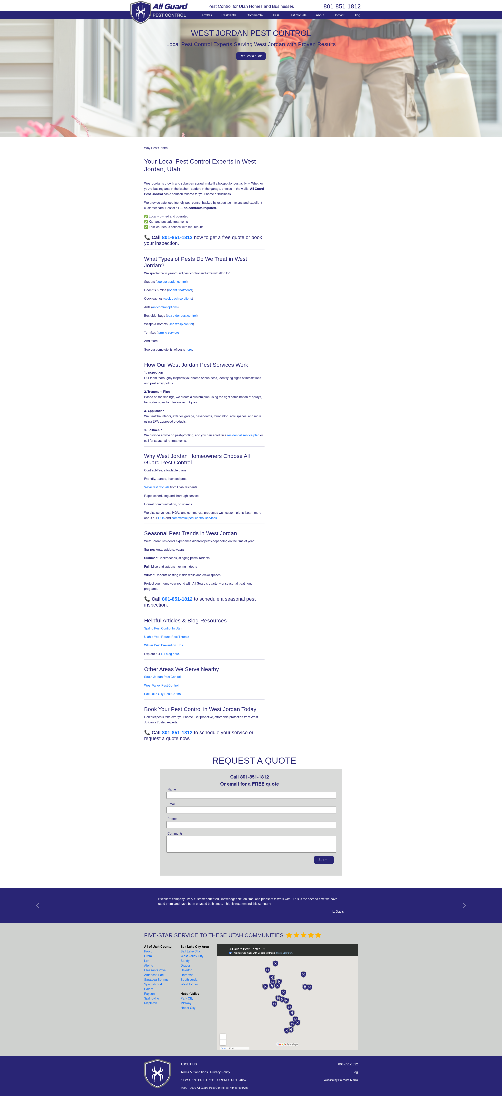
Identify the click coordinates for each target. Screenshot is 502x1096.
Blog (357, 15)
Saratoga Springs (156, 979)
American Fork (154, 974)
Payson (149, 993)
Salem (148, 989)
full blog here (170, 653)
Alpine (148, 965)
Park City (187, 998)
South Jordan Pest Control (162, 676)
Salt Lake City (190, 951)
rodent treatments (180, 290)
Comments (175, 833)
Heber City (188, 1007)
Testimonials (297, 15)
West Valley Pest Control (161, 685)
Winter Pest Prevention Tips (163, 645)
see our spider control (172, 281)
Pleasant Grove (155, 970)
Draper (185, 965)
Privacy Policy (220, 1072)
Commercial (255, 15)
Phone (172, 818)
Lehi (147, 960)
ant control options (165, 307)
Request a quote (251, 56)
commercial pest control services (194, 518)
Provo (148, 951)
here (189, 349)
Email (171, 804)
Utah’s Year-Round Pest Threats (166, 636)
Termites (206, 15)
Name (171, 789)
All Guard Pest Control (159, 12)
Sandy (185, 960)
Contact (339, 15)
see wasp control (181, 324)
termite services (168, 332)
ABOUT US (189, 1064)
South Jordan (190, 979)
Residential (229, 15)
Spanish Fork (153, 984)
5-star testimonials (156, 487)
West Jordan (189, 984)
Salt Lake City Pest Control (163, 693)
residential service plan (243, 435)
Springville (151, 998)
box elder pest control (182, 315)
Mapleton (150, 1003)
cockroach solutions (178, 298)
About (320, 15)
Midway (186, 1003)
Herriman (187, 974)
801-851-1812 (342, 6)
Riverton (186, 970)
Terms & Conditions (194, 1072)
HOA (276, 15)
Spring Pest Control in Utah (163, 628)
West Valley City (192, 956)
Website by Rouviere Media (341, 1080)
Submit (323, 859)
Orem (148, 956)
